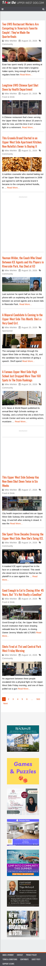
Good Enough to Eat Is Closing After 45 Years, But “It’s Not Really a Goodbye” (23, 592)
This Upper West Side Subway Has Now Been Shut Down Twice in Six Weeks (20, 481)
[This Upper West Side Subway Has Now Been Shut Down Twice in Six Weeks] (23, 503)
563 (38, 699)
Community (7, 44)
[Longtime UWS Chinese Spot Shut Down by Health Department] (23, 107)
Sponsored (7, 331)
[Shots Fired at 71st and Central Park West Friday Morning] (23, 669)
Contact (20, 955)
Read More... (26, 74)
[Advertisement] (23, 223)
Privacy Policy (31, 955)
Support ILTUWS (8, 964)
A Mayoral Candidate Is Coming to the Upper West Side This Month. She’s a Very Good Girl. (22, 319)
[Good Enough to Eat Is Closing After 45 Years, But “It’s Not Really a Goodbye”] (23, 612)
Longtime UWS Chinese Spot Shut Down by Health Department (20, 87)
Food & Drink (8, 97)
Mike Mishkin (11, 41)
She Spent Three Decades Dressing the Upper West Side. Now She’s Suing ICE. (23, 536)
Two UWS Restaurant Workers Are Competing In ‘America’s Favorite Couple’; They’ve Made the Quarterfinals (20, 30)
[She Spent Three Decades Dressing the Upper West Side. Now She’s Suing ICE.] (23, 556)
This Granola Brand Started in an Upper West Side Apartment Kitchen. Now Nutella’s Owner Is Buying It (22, 142)
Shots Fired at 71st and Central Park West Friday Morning (21, 648)
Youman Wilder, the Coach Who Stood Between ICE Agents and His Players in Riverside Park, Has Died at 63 (23, 262)
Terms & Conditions (9, 959)
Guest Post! (36, 959)
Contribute (24, 959)
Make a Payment (8, 955)
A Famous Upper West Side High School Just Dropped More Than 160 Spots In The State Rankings (21, 376)
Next (5, 703)
